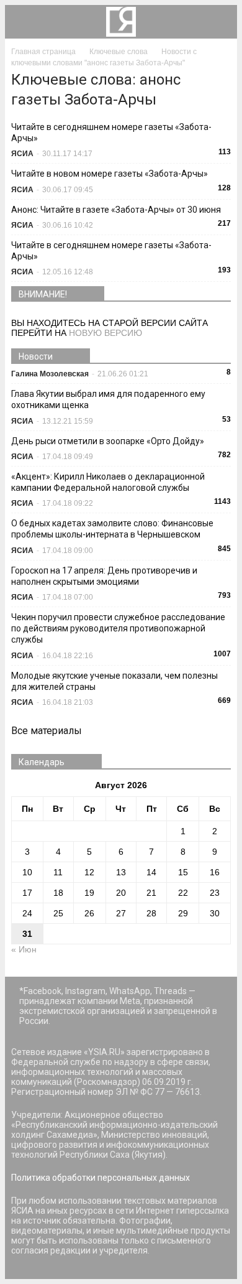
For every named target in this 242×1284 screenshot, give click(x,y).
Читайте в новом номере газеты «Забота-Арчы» (109, 174)
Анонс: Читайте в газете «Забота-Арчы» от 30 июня (116, 210)
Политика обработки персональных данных (100, 1178)
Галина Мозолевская (50, 374)
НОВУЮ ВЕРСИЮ (105, 333)
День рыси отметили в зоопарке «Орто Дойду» (107, 441)
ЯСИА (22, 153)
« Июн (24, 949)
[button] (219, 22)
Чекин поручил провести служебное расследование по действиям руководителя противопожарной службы (118, 628)
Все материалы (46, 731)
